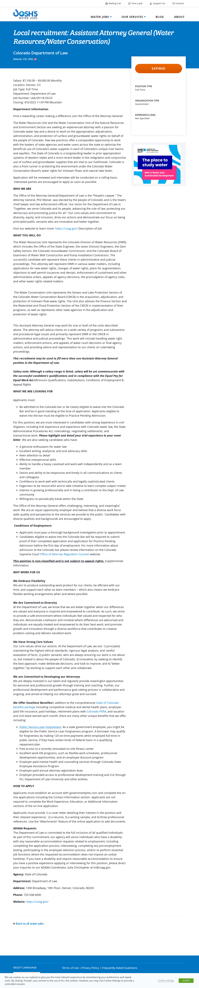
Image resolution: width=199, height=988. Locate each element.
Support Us (159, 3)
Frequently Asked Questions (119, 968)
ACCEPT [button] (186, 980)
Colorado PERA (96, 711)
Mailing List (114, 3)
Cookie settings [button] (166, 980)
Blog (160, 17)
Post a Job (136, 3)
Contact (179, 3)
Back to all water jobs (29, 923)
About (179, 17)
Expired (158, 69)
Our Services (132, 17)
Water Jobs (100, 17)
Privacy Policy (90, 968)
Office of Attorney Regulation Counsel (64, 554)
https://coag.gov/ (66, 228)
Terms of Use (70, 968)
